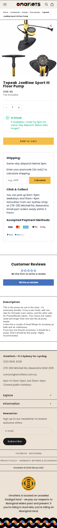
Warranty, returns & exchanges (38, 460)
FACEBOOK (21, 453)
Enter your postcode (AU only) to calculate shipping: (26, 171)
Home (5, 12)
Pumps (25, 12)
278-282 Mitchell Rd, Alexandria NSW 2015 (28, 368)
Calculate (40, 180)
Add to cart (28, 141)
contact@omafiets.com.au (20, 374)
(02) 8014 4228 (12, 361)
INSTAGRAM (35, 453)
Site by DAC (38, 467)
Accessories (15, 12)
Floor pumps (35, 12)
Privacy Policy (9, 460)
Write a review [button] (28, 282)
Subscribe (15, 441)
